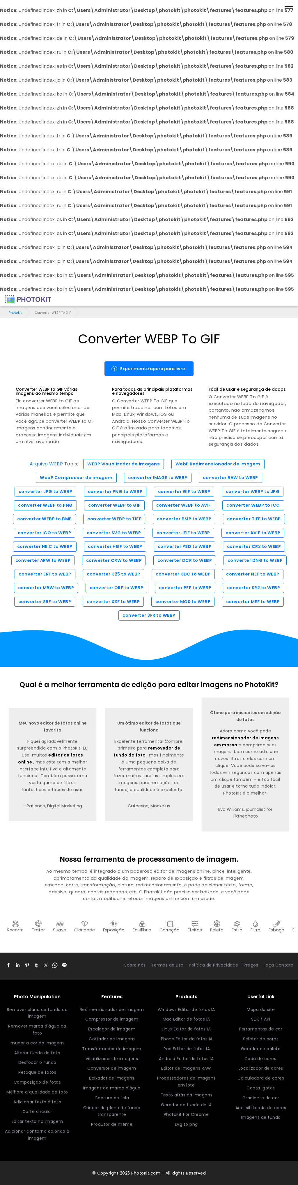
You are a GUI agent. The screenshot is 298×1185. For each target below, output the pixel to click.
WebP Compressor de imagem (76, 478)
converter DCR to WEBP (184, 560)
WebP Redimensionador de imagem (217, 464)
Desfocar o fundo (37, 1062)
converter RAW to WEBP (230, 478)
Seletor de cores (261, 1039)
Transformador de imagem (111, 1049)
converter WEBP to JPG (253, 491)
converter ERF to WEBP (45, 574)
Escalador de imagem (112, 1029)
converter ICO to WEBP (44, 533)
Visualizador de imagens (112, 1059)
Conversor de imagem (111, 1068)
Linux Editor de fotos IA (186, 1029)
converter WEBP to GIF (114, 505)
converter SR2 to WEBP (253, 588)
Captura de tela (112, 1098)
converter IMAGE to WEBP (157, 478)
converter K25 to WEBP (113, 574)
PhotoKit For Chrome (186, 1114)
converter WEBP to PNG (45, 505)
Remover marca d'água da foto (37, 1029)
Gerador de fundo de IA (186, 1105)
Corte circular (37, 1111)
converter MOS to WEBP (183, 602)
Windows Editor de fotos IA (186, 1009)
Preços (251, 965)
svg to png (186, 1124)
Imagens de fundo (261, 1117)
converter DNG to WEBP (255, 560)
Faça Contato (279, 965)
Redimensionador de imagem (112, 1009)
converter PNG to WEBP (115, 491)
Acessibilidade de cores (260, 1108)
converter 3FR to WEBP (149, 615)
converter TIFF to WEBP (254, 519)
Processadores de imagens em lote (186, 1081)
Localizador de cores (261, 1068)
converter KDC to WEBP (183, 574)
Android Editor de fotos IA (186, 1059)
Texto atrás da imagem (186, 1095)
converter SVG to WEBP (114, 533)
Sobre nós (135, 965)
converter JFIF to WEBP (183, 533)
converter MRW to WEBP (46, 588)
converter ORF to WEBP (116, 588)
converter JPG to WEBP (45, 491)
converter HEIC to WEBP (44, 546)
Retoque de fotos (37, 1072)
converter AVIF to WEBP (253, 533)
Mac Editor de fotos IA (186, 1019)
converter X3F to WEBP (113, 602)
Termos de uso (167, 965)
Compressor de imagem (111, 1019)
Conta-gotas (260, 1088)
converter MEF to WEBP (253, 602)
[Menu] (289, 7)
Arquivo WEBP (46, 463)
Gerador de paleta (261, 1049)
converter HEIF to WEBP (115, 546)
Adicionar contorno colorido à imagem (37, 1134)
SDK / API (260, 1019)
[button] (8, 965)
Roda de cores (260, 1059)
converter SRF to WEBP (44, 602)
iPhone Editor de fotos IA (186, 1039)
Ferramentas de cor (260, 1029)
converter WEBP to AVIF (183, 505)
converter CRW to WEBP (114, 560)
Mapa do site (261, 1009)
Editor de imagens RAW (186, 1068)
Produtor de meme (111, 1124)
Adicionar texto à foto (37, 1102)
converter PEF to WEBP (185, 588)
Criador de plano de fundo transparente (112, 1111)
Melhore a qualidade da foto (37, 1092)
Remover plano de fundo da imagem (37, 1013)
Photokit (15, 313)
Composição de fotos (37, 1082)
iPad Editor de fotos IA (186, 1049)
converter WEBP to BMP (44, 519)
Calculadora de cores (260, 1078)
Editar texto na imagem (37, 1121)
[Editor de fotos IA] (28, 299)
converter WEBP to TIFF (114, 519)
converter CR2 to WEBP (254, 546)
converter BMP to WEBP (184, 519)
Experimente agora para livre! (153, 369)
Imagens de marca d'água (112, 1088)
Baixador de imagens (111, 1078)
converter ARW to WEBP (43, 560)
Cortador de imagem (112, 1039)
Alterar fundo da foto (37, 1053)
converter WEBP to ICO (253, 505)
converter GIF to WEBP (184, 491)
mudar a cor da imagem (37, 1043)
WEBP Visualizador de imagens (123, 464)
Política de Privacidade (213, 965)
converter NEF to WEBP (252, 574)
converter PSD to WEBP (185, 546)
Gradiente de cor (260, 1098)
